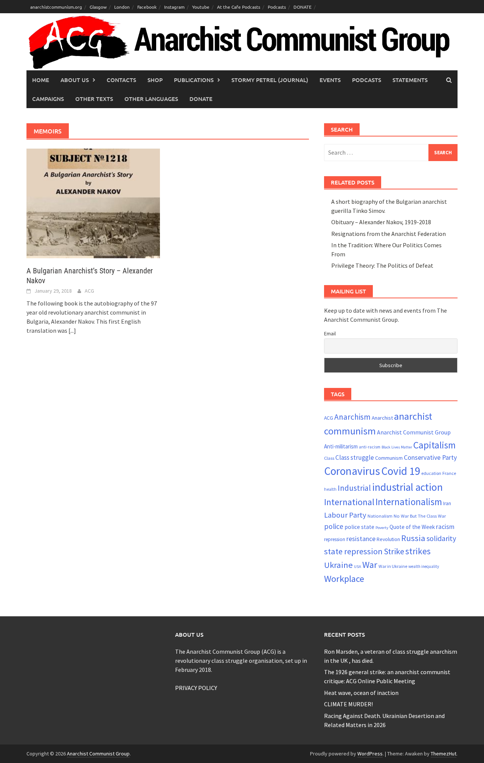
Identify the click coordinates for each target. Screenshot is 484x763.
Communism (389, 457)
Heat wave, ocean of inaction (361, 692)
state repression (353, 551)
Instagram (174, 7)
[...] (72, 330)
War (369, 565)
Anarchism (352, 417)
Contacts (121, 80)
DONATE (302, 7)
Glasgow (98, 7)
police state (359, 526)
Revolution (388, 539)
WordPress (370, 753)
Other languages (151, 98)
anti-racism (369, 447)
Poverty (381, 527)
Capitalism (434, 445)
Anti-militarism (341, 446)
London (122, 7)
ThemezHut (443, 753)
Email (330, 333)
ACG (89, 290)
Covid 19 (400, 471)
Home (40, 80)
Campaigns (48, 98)
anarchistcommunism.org (56, 7)
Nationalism (380, 516)
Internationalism (408, 502)
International (349, 502)
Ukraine (338, 565)
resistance (360, 538)
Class (329, 458)
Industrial (354, 488)
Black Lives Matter (397, 447)
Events (330, 80)
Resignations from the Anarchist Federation (388, 233)
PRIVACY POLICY (196, 688)
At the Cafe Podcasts (238, 7)
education (431, 473)
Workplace (344, 579)
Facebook (147, 7)
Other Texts (94, 98)
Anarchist (382, 417)
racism (445, 527)
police (333, 526)
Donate (201, 98)
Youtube (200, 7)
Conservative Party (430, 457)
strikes (418, 551)
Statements (410, 80)
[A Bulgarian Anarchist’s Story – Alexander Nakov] (93, 202)
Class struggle (354, 457)
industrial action (407, 487)
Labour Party (345, 515)
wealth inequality (423, 566)
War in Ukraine (393, 566)
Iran (447, 503)
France (449, 473)
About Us (74, 80)
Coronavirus (352, 471)
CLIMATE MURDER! (348, 704)
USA (357, 566)
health (330, 489)
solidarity (441, 538)
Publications (194, 80)
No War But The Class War (420, 516)
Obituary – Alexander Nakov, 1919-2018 (381, 222)
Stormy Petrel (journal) (269, 80)
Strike (394, 551)
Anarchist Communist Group (414, 432)
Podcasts (277, 7)
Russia (413, 538)
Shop (155, 80)
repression (334, 539)
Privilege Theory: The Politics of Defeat (382, 265)
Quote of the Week (412, 526)
